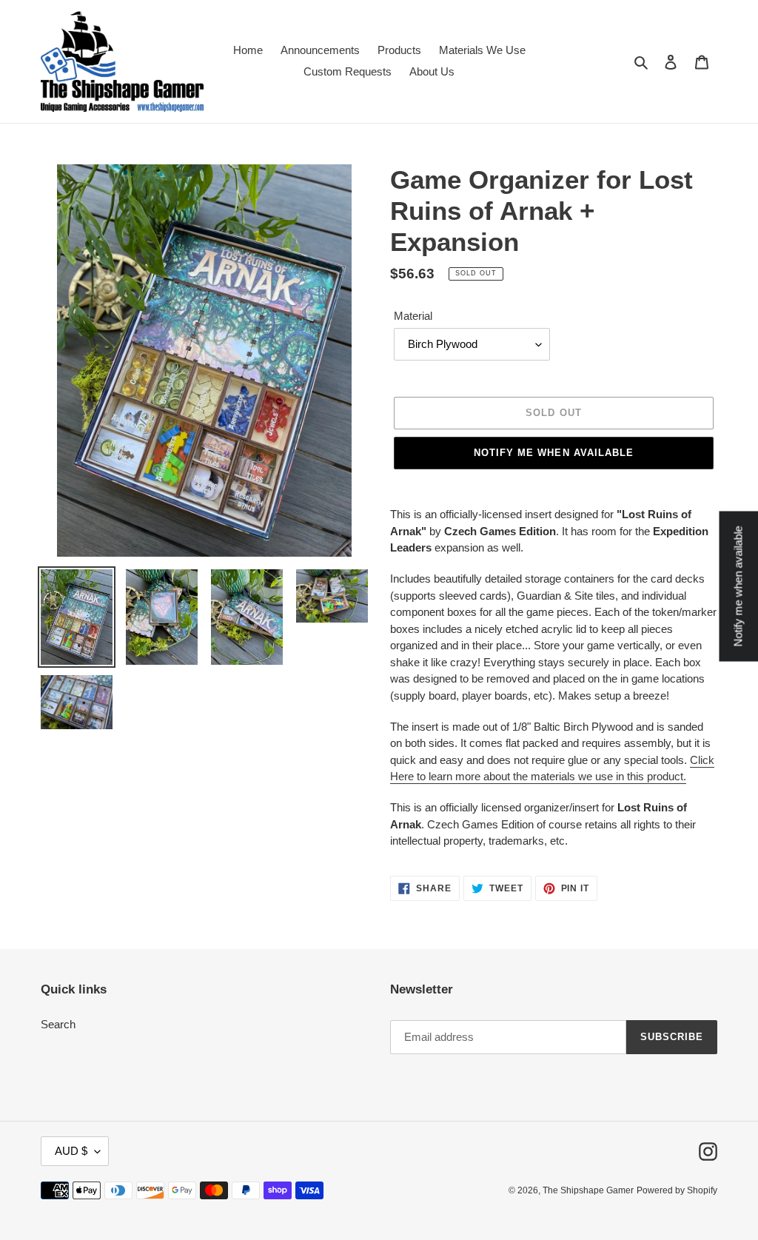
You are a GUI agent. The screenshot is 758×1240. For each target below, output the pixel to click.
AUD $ (71, 1151)
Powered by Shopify (677, 1190)
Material (413, 315)
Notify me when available (554, 452)
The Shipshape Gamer (588, 1190)
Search (58, 1024)
